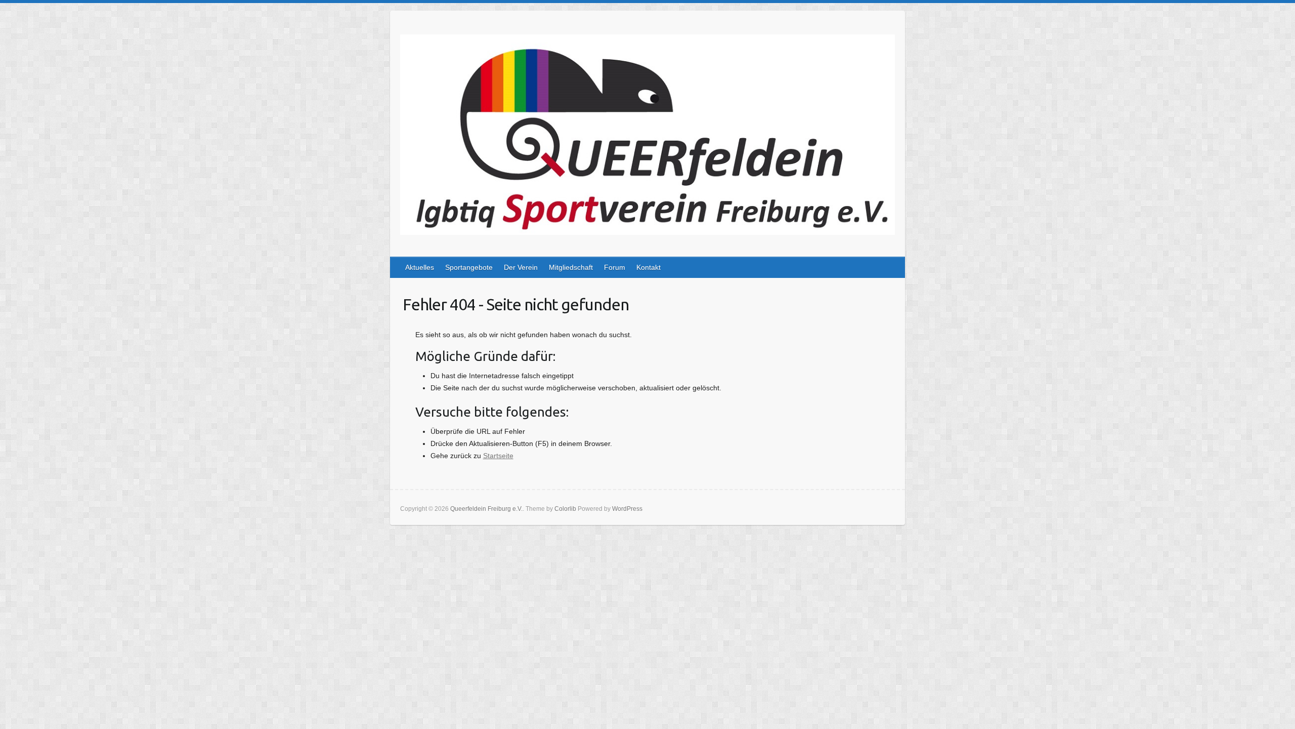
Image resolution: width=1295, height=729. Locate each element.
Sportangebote (469, 267)
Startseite (498, 456)
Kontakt (648, 267)
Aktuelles (419, 267)
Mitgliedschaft (571, 267)
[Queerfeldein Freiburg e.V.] (647, 136)
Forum (614, 267)
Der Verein (521, 267)
